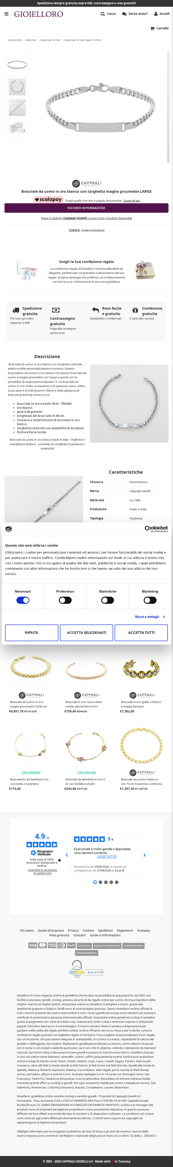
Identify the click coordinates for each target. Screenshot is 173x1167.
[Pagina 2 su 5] (100, 882)
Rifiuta (31, 633)
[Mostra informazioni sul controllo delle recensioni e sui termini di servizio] (59, 860)
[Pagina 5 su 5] (116, 882)
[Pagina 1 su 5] (95, 882)
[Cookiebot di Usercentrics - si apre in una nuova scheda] (148, 529)
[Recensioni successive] (144, 855)
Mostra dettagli (147, 617)
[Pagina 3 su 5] (106, 882)
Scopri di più (131, 201)
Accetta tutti (141, 633)
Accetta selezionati (86, 633)
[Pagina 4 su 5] (111, 882)
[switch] (65, 600)
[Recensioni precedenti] (67, 855)
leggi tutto (106, 856)
